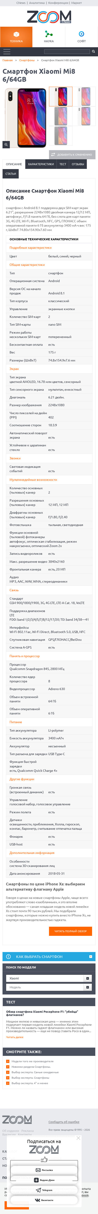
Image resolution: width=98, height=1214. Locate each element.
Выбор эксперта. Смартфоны (30, 1077)
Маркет (76, 2)
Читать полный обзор (70, 931)
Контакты (25, 1134)
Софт (81, 41)
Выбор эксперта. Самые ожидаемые (35, 1072)
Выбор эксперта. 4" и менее (30, 1083)
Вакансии (9, 1134)
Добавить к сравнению (74, 154)
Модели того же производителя (33, 1061)
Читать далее (14, 1037)
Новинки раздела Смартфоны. (31, 1066)
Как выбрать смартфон (39, 957)
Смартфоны (27, 60)
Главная (8, 60)
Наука (49, 41)
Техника (16, 41)
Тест (62, 164)
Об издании (10, 1130)
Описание (14, 164)
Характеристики (41, 164)
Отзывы (78, 164)
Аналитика (37, 2)
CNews (21, 2)
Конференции (58, 2)
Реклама (27, 1130)
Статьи (10, 173)
